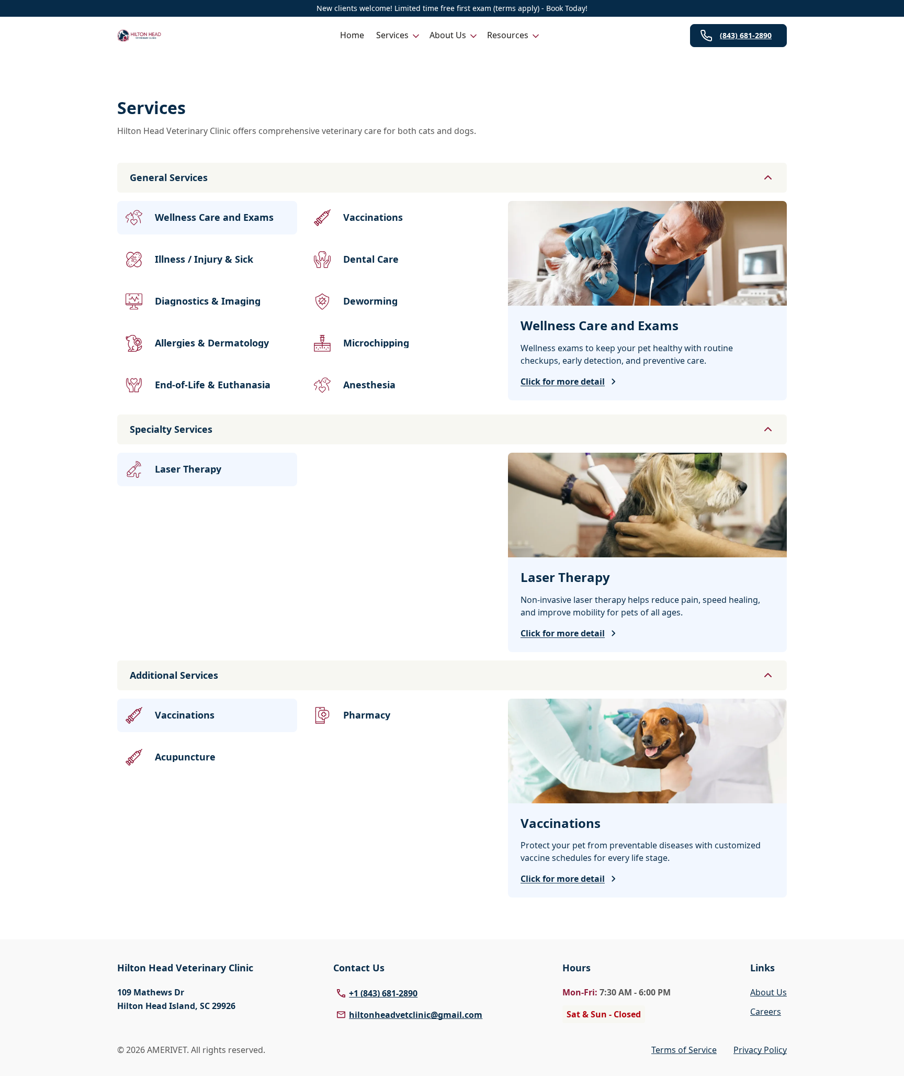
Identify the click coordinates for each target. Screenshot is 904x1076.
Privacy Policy (760, 1050)
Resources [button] (507, 35)
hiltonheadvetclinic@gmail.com (415, 1015)
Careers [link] (765, 1011)
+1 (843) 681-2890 (383, 993)
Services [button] (392, 35)
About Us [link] (768, 992)
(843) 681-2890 (746, 35)
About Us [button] (448, 35)
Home (352, 35)
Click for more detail (563, 381)
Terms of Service (684, 1050)
